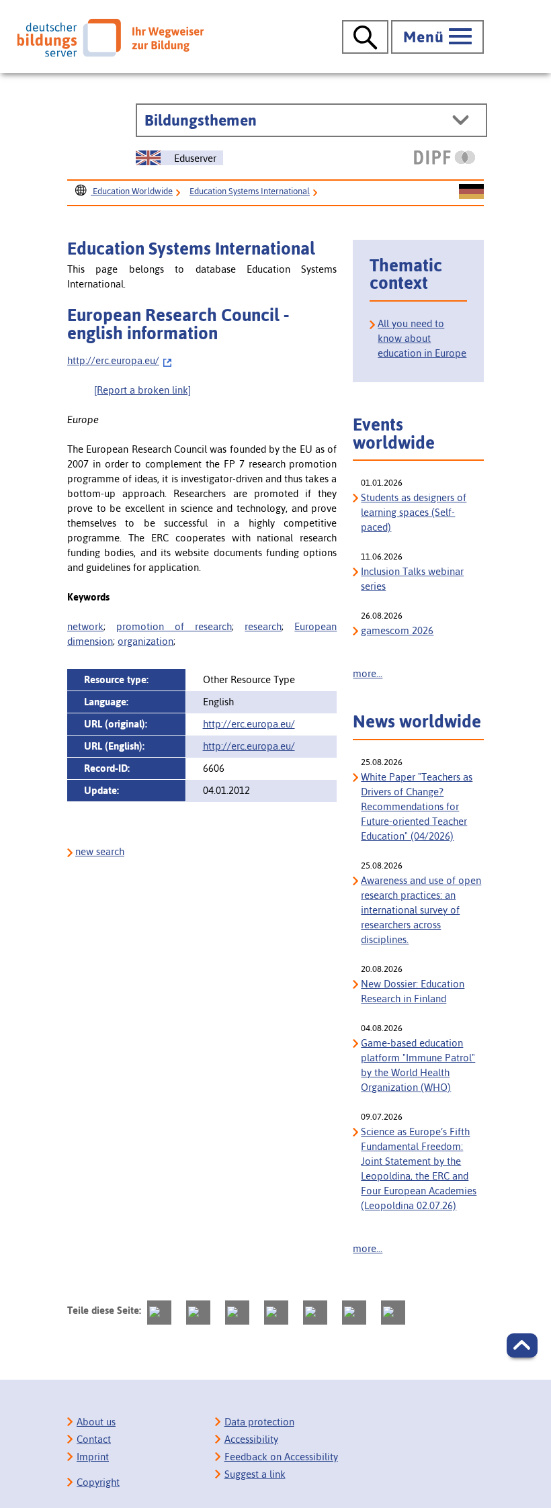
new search (99, 851)
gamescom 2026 (397, 630)
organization (145, 641)
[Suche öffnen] (365, 37)
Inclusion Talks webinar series (412, 579)
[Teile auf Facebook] (198, 1312)
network (85, 626)
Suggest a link (255, 1474)
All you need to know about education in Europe (422, 338)
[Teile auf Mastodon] (159, 1312)
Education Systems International (249, 191)
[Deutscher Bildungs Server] (110, 37)
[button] (522, 1345)
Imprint (93, 1456)
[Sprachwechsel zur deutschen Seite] (471, 192)
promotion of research (174, 626)
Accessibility (251, 1439)
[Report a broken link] (142, 390)
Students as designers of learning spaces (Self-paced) (413, 512)
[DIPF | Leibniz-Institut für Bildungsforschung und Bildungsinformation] (444, 157)
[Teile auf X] (237, 1312)
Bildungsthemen (200, 120)
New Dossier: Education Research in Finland (412, 991)
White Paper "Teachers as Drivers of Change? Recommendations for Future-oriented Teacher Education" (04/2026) (416, 806)
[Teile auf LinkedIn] (315, 1312)
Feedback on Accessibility (281, 1456)
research (263, 626)
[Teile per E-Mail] (354, 1312)
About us (96, 1421)
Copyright (98, 1482)
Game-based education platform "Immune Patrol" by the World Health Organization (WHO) (418, 1065)
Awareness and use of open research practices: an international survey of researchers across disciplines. (421, 910)
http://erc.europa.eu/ (113, 360)
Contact (94, 1439)
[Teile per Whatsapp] (276, 1312)
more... (367, 673)
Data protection (259, 1421)
